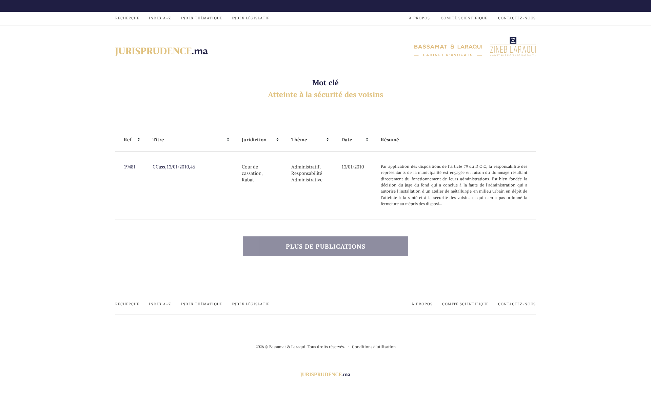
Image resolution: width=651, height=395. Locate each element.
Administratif (305, 166)
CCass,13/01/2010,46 (174, 166)
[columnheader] (129, 139)
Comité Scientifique (464, 18)
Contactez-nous (517, 18)
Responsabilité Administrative (306, 176)
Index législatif (251, 18)
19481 (130, 166)
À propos (419, 18)
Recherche (127, 18)
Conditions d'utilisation (374, 346)
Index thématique (201, 18)
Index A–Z (160, 18)
